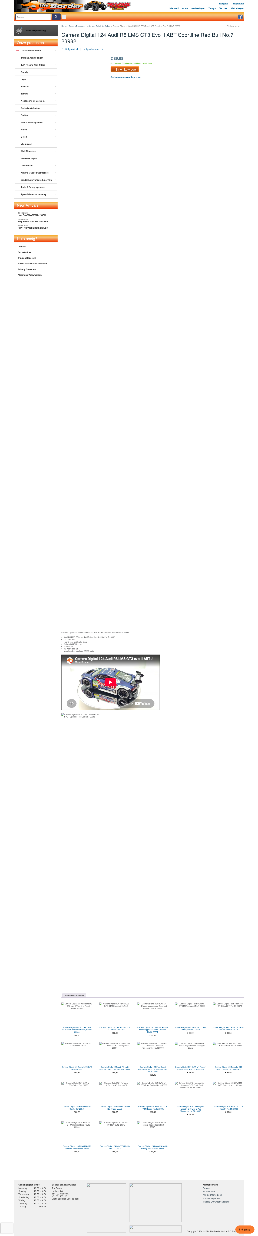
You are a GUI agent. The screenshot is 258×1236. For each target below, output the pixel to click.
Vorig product (71, 49)
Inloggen (223, 3)
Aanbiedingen (198, 8)
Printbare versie (233, 26)
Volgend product (92, 49)
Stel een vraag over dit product (126, 77)
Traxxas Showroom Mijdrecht (32, 263)
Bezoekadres (24, 252)
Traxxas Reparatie (27, 257)
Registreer (238, 3)
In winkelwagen (127, 69)
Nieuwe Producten (179, 8)
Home (64, 26)
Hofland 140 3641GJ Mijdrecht (60, 1192)
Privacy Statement (27, 269)
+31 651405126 (59, 1196)
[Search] (56, 17)
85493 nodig (89, 650)
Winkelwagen (237, 8)
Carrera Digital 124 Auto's (99, 26)
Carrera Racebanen (77, 26)
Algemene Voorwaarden (30, 274)
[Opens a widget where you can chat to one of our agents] (244, 1229)
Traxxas (223, 8)
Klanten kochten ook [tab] (74, 995)
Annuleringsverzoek (212, 1194)
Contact (22, 246)
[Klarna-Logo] (46, 1220)
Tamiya (212, 8)
